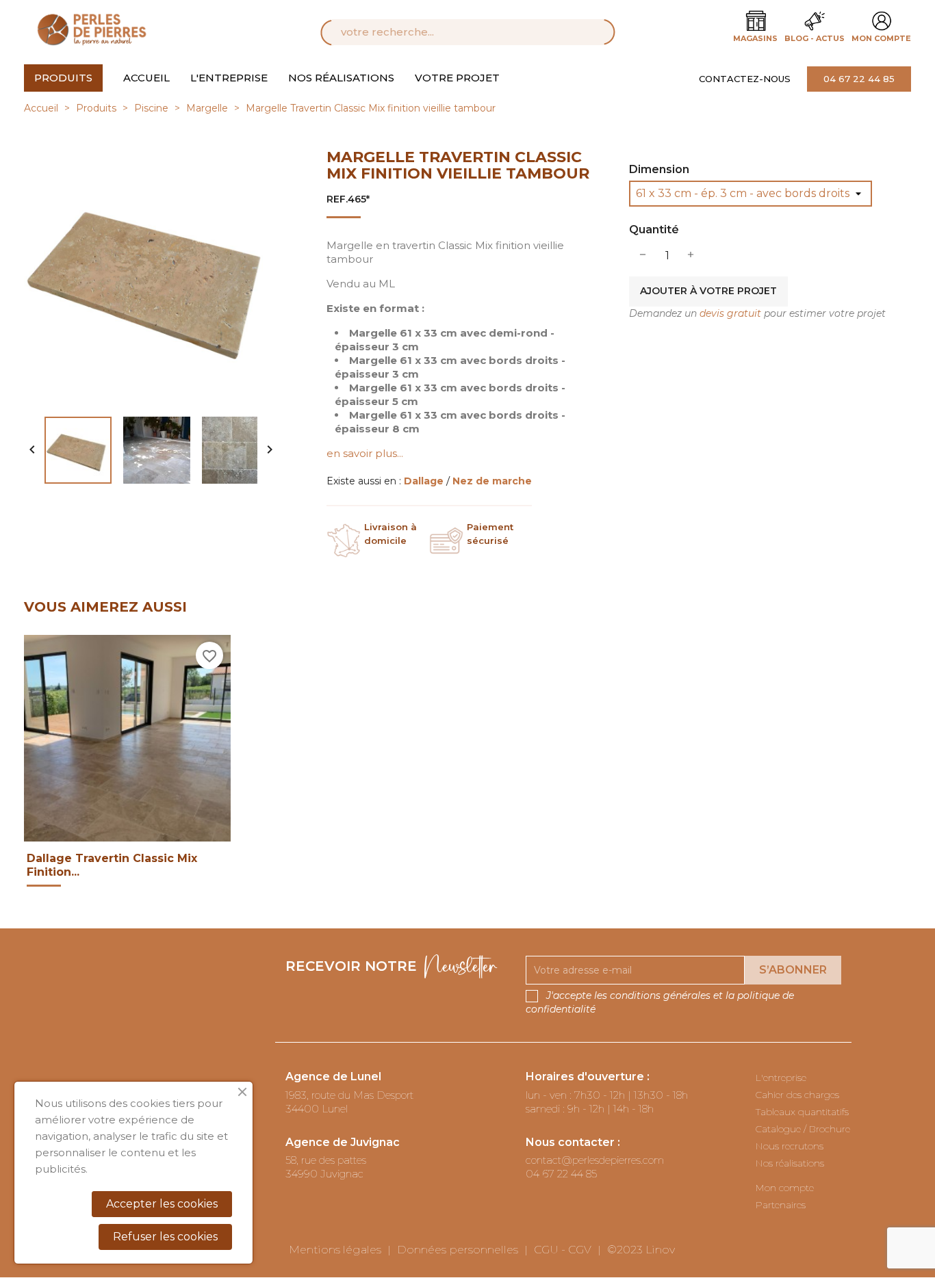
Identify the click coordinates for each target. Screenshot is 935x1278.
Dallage (425, 481)
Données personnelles (457, 1249)
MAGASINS (755, 38)
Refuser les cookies (165, 1236)
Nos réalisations (341, 77)
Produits (63, 77)
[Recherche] (590, 32)
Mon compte (785, 1188)
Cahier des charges (797, 1094)
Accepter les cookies (162, 1203)
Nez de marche (492, 481)
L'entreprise (229, 77)
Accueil (146, 77)
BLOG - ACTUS (814, 38)
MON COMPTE (881, 38)
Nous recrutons (789, 1146)
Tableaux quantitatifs (802, 1112)
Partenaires (781, 1205)
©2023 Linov (641, 1249)
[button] (753, 79)
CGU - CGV (562, 1249)
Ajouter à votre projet (708, 291)
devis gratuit (730, 313)
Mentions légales (335, 1249)
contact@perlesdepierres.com (595, 1159)
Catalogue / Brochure (803, 1129)
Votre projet (457, 77)
